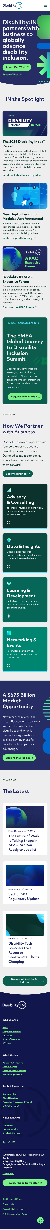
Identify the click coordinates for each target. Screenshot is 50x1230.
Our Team (7, 1035)
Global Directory (10, 1098)
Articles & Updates (11, 1133)
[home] (20, 5)
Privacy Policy (9, 1204)
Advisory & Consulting (13, 1062)
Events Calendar (10, 1129)
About (5, 1027)
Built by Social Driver (12, 1199)
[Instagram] (9, 1142)
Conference (8, 1125)
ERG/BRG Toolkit (11, 1106)
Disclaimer (8, 1173)
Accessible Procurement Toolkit (17, 1102)
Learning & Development (14, 1070)
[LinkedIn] (13, 1142)
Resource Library (10, 1094)
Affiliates (7, 1043)
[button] (44, 5)
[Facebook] (4, 1142)
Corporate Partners (12, 1031)
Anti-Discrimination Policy (15, 1214)
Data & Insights (10, 1066)
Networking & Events (12, 1074)
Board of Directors (11, 1039)
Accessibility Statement (13, 1209)
